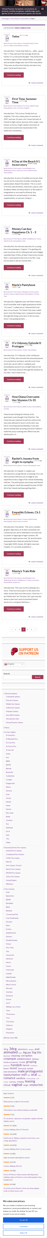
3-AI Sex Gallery (10, 732)
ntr (29, 1075)
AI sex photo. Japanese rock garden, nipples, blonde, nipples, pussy (23, 1119)
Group (8, 798)
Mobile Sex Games (13, 704)
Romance (9, 996)
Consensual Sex (33, 292)
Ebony (8, 787)
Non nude (9, 813)
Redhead (9, 828)
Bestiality (9, 903)
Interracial (10, 970)
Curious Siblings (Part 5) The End (16, 1130)
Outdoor (9, 820)
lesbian (30, 1068)
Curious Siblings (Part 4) (13, 1166)
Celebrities (10, 776)
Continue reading (14, 75)
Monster (9, 988)
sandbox (20, 1078)
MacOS (9, 862)
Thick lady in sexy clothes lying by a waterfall (20, 1110)
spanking (12, 1082)
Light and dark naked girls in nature (17, 1158)
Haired (8, 802)
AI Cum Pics (10, 743)
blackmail (7, 1056)
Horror (8, 962)
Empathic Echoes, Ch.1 (26, 513)
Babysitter (10, 896)
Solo (7, 835)
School (8, 999)
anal (37, 1049)
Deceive (6, 294)
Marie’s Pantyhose (23, 285)
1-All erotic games (10, 693)
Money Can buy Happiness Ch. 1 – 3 (24, 231)
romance (9, 1078)
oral (34, 1074)
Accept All (23, 1220)
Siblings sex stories (13, 1007)
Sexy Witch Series (13, 715)
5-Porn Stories (14, 18)
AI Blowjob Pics (12, 739)
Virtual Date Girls (12, 719)
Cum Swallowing (12, 918)
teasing (30, 1081)
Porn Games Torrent (14, 865)
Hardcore (20, 170)
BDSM (25, 239)
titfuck (7, 1085)
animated (11, 1052)
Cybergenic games (13, 697)
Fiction (36, 43)
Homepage (5, 18)
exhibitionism (24, 1059)
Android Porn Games (14, 851)
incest (13, 1068)
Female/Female (28, 43)
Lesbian (10, 45)
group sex (7, 1065)
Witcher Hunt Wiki (11, 1038)
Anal (24, 168)
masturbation (12, 1074)
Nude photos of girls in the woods (16, 1102)
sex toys (6, 1082)
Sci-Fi (8, 1003)
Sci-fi (8, 831)
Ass (7, 757)
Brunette (9, 772)
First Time (26, 106)
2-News (7, 728)
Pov (7, 824)
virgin (25, 1085)
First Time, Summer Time (24, 100)
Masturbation (25, 18)
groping (31, 1061)
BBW (8, 761)
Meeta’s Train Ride (23, 571)
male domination (10, 1072)
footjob (22, 1062)
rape (39, 1075)
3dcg (13, 1048)
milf (24, 1074)
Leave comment (37, 83)
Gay (7, 951)
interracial (22, 1068)
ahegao (31, 1049)
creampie (10, 1058)
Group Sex (35, 580)
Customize (24, 1226)
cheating (15, 1055)
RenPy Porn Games (13, 869)
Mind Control (17, 521)
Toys (8, 1018)
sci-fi (37, 1078)
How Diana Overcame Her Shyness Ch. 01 (26, 399)
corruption (26, 1055)
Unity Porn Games (13, 876)
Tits (7, 839)
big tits (36, 1052)
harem (26, 1065)
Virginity (26, 108)
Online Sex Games (13, 708)
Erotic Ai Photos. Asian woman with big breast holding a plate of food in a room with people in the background (22, 1177)
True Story (20, 108)
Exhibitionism (31, 239)
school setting (30, 1078)
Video (8, 842)
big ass (27, 1052)
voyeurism (36, 1084)
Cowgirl (9, 780)
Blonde (8, 768)
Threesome (10, 1014)
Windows (9, 884)
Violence (9, 1025)
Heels (8, 805)
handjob (16, 1065)
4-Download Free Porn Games (15, 848)
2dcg (6, 1049)
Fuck (8, 794)
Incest (6, 45)
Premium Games (12, 711)
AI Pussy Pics (11, 746)
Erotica (8, 929)
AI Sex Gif (10, 750)
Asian (8, 754)
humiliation (33, 1065)
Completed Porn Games (15, 854)
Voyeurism (16, 582)
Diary (8, 925)
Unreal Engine (11, 880)
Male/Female (34, 106)
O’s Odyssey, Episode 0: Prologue (26, 344)
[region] (23, 1217)
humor (6, 1068)
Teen (14, 108)
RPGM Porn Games (13, 873)
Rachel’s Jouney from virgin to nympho (27, 460)
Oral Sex (26, 45)
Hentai (8, 809)
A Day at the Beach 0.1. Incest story (26, 163)
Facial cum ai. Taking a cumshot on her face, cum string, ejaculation (21, 1139)
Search (7, 673)
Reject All (23, 1233)
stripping (20, 1082)
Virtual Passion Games (14, 722)
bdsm (20, 1053)
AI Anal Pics (10, 735)
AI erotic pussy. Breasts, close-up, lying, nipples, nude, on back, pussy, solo (22, 1189)
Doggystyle (10, 783)
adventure (23, 1049)
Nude (8, 817)
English (10, 664)
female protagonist (11, 1062)
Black (8, 907)
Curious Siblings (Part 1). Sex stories (17, 1149)
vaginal (16, 1084)
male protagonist (30, 1071)
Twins (19, 36)
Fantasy (12, 294)
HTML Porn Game (13, 858)
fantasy (35, 1059)
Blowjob (28, 168)
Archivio (8, 43)
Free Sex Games (12, 700)
